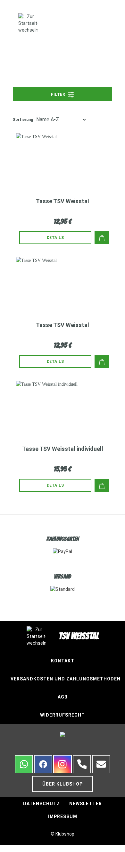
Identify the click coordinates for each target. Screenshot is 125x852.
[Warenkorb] (112, 23)
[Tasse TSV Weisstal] (62, 159)
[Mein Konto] (100, 23)
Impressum (62, 816)
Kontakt (62, 660)
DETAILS (55, 237)
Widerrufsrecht (62, 715)
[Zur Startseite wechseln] (28, 23)
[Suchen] (90, 23)
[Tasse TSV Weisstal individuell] (62, 406)
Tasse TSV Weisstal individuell (62, 448)
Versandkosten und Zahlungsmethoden (66, 678)
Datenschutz (41, 803)
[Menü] (9, 23)
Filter (58, 94)
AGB (63, 696)
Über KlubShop (62, 784)
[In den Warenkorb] (102, 237)
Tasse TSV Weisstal (62, 201)
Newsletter (85, 803)
